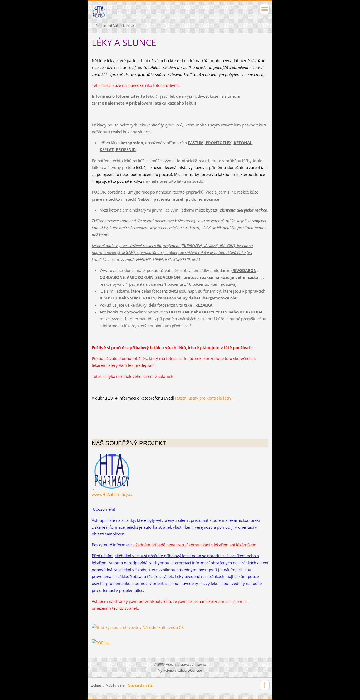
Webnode (195, 671)
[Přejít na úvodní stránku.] (162, 14)
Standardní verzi (140, 685)
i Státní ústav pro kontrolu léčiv (202, 398)
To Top (265, 685)
